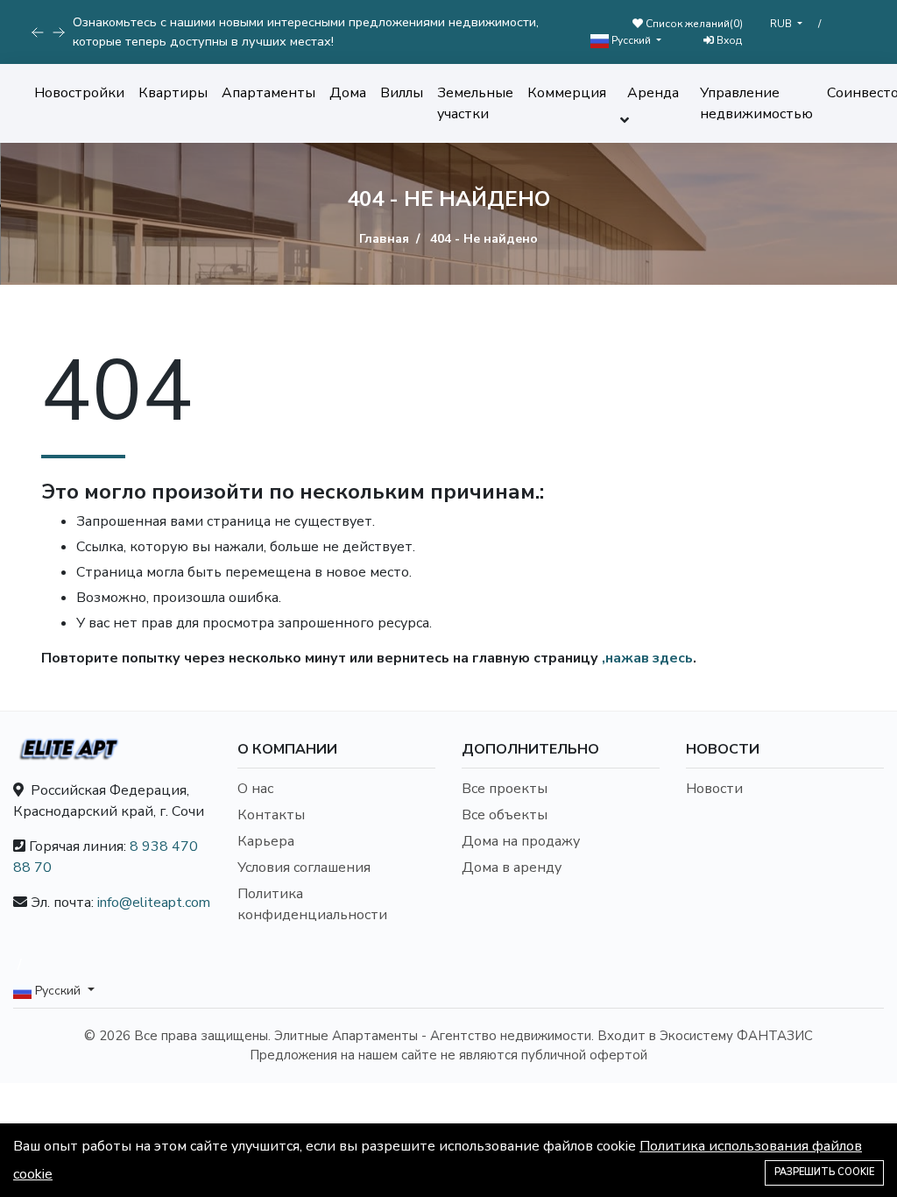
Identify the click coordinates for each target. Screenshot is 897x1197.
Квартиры (173, 93)
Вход (728, 40)
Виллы (401, 93)
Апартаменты (268, 93)
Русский (631, 40)
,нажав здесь (647, 658)
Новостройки (79, 93)
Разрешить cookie (824, 1172)
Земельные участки (475, 103)
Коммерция (566, 93)
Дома (347, 93)
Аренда (653, 93)
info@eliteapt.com (153, 902)
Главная (384, 238)
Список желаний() (693, 24)
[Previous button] (59, 32)
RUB (782, 24)
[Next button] (38, 32)
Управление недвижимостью (756, 103)
